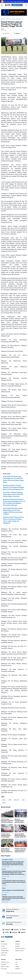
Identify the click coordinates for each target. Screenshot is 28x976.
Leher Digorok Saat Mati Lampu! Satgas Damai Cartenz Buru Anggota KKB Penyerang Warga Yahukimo (13, 511)
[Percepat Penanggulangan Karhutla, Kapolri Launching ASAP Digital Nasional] (21, 813)
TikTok (7, 932)
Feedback (17, 944)
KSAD (9, 799)
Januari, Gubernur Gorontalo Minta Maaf (13, 890)
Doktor (4, 869)
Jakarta (4, 799)
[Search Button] (26, 5)
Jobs (16, 964)
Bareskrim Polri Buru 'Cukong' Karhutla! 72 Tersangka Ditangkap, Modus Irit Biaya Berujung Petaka (13, 487)
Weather (17, 966)
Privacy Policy (4, 952)
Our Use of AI (4, 948)
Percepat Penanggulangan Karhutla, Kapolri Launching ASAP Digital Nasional (19, 820)
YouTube (16, 929)
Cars (16, 962)
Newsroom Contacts (20, 948)
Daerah (4, 888)
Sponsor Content (5, 966)
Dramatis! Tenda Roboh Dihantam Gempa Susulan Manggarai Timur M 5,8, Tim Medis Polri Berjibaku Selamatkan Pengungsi (14, 502)
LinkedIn (23, 932)
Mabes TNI (16, 799)
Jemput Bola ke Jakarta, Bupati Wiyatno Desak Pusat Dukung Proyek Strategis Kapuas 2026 (7, 850)
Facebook (14, 932)
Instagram (7, 929)
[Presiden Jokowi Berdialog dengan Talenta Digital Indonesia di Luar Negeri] (7, 828)
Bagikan (18, 33)
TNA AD (4, 802)
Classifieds (3, 964)
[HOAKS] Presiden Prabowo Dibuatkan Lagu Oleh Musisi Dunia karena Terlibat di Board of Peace (13, 898)
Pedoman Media (4, 950)
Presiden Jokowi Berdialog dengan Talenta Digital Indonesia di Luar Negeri (6, 835)
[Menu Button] (2, 5)
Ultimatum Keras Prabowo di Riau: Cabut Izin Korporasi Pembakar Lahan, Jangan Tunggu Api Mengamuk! (13, 520)
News (23, 799)
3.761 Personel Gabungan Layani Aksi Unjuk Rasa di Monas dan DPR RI (7, 820)
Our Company (4, 944)
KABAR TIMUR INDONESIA (16, 973)
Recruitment (4, 968)
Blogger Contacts (19, 950)
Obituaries (17, 968)
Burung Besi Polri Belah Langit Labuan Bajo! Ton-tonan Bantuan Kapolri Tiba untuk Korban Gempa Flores (13, 479)
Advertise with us (5, 962)
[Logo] (14, 937)
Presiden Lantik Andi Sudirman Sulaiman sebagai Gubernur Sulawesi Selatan (20, 850)
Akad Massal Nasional (7, 859)
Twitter (24, 929)
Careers (3, 946)
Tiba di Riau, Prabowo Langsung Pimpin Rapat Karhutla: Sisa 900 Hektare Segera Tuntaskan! (13, 494)
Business (17, 946)
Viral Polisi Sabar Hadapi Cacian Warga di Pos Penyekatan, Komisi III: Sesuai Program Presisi (13, 882)
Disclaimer (3, 955)
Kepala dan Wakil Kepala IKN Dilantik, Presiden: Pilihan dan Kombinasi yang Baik (20, 835)
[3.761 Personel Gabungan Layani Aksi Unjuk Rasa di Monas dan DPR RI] (7, 813)
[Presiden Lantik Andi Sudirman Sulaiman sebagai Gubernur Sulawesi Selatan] (21, 843)
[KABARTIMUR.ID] (14, 5)
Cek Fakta (4, 894)
